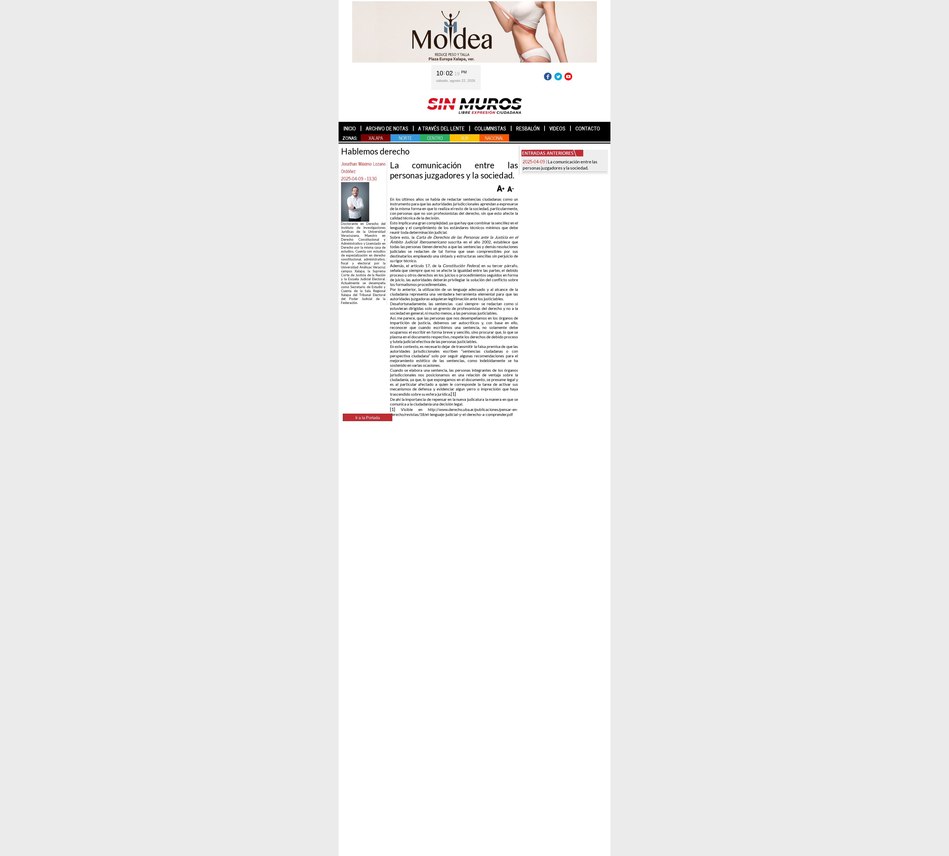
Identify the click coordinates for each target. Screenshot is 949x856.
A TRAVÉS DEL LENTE (441, 128)
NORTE (405, 138)
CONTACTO (587, 128)
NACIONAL (494, 138)
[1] (453, 394)
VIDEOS (557, 128)
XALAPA (376, 138)
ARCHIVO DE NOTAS (387, 128)
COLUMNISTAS (490, 128)
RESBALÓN (527, 128)
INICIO (350, 128)
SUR (465, 138)
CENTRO (435, 138)
